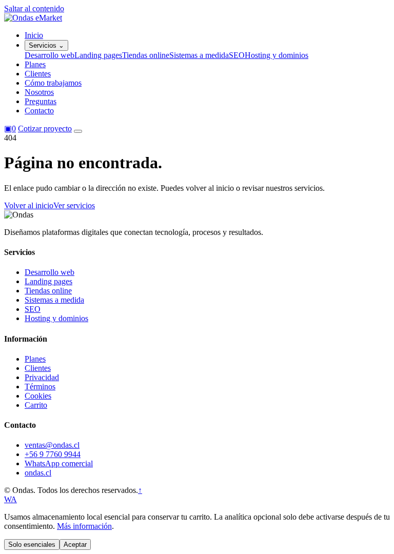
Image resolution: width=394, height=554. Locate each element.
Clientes (38, 73)
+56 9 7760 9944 (53, 454)
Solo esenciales (31, 544)
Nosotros (39, 92)
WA (10, 499)
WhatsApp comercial (59, 463)
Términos (40, 386)
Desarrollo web (49, 55)
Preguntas (40, 101)
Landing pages (98, 55)
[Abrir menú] (78, 131)
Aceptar (75, 544)
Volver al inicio (28, 205)
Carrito (36, 405)
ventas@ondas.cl (52, 445)
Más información (84, 526)
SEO (237, 55)
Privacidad (42, 377)
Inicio (34, 35)
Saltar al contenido (34, 8)
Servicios (46, 45)
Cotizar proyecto (45, 128)
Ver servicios (74, 205)
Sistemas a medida (199, 55)
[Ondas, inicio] (33, 17)
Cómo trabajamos (53, 82)
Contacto (39, 110)
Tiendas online (145, 55)
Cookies (38, 395)
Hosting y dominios (276, 55)
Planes (35, 64)
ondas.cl (38, 472)
